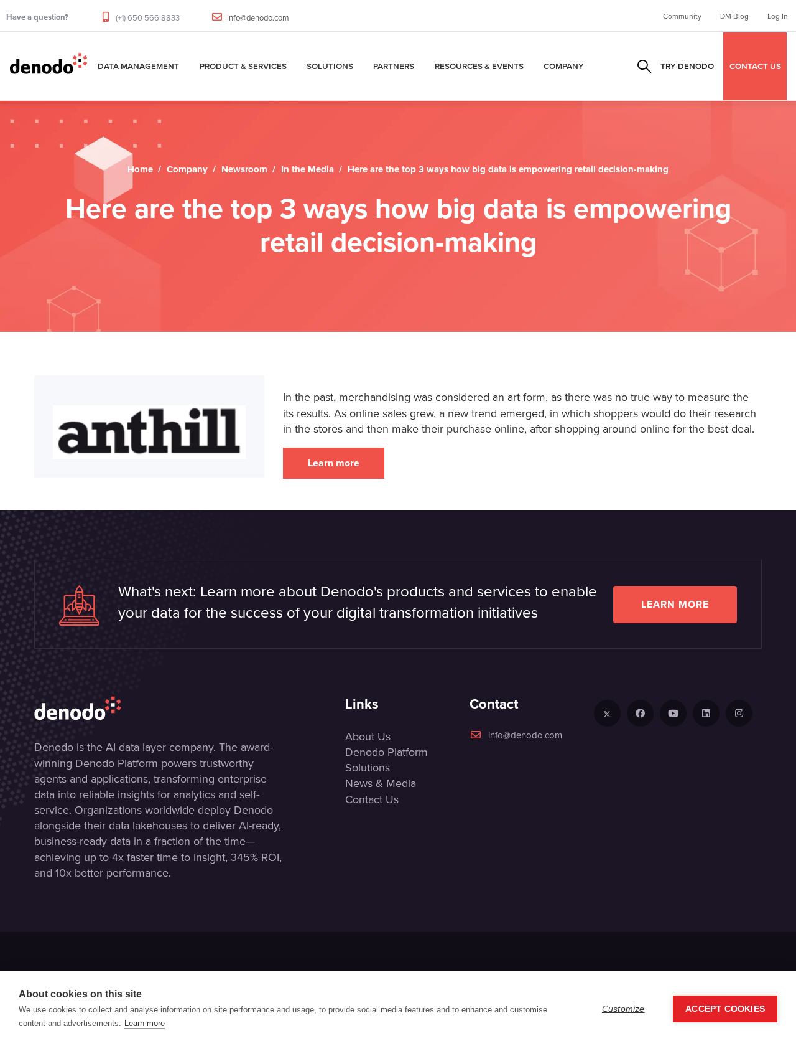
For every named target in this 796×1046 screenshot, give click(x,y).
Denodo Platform (386, 752)
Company (564, 66)
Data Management (138, 66)
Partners (393, 66)
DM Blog (734, 16)
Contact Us (372, 799)
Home (140, 169)
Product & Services (243, 66)
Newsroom (244, 169)
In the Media (307, 169)
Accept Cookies (725, 1009)
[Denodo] (48, 66)
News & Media (380, 783)
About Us (368, 736)
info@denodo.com (258, 17)
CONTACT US (755, 66)
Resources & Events (479, 66)
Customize (623, 1009)
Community (682, 16)
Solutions (330, 66)
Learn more (333, 463)
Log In (777, 16)
